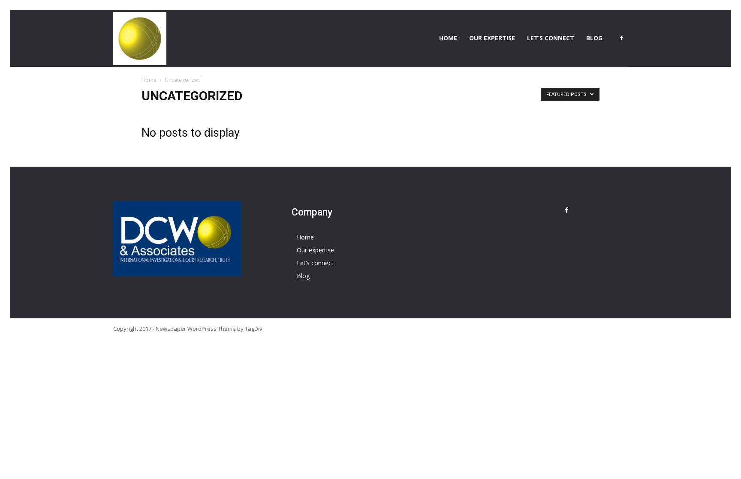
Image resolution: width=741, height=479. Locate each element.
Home (448, 38)
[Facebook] (621, 38)
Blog (594, 38)
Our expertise (492, 38)
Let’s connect (550, 38)
